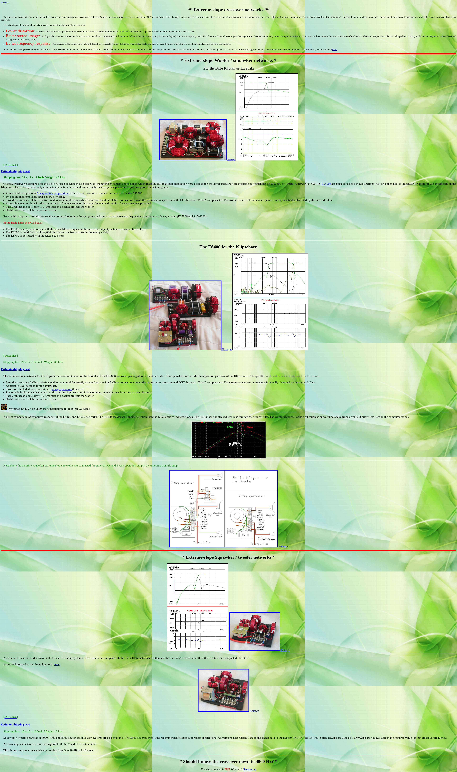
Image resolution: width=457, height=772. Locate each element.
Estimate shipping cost (15, 171)
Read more (249, 769)
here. (334, 49)
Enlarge (231, 159)
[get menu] (5, 2)
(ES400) (326, 183)
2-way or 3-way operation (53, 193)
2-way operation (62, 389)
